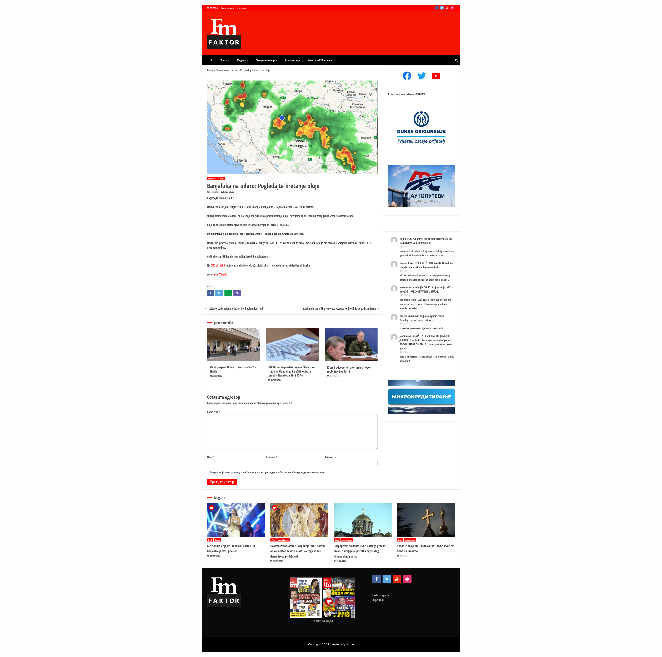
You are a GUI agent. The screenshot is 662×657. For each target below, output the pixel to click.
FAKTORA (419, 94)
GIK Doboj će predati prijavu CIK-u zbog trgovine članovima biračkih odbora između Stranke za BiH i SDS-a (291, 371)
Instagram (452, 7)
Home (210, 70)
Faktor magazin (227, 8)
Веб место (330, 457)
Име (210, 457)
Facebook (437, 7)
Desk (222, 178)
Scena (217, 539)
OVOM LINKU (218, 265)
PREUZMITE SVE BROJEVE (322, 621)
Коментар (213, 412)
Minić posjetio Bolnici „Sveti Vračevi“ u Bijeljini (233, 369)
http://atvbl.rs (221, 274)
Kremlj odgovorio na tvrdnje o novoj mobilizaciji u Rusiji (348, 369)
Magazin (241, 60)
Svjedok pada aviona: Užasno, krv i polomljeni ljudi (236, 308)
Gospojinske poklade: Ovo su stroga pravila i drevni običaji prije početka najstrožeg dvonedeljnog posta (360, 551)
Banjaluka (212, 178)
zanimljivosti (283, 539)
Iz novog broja (292, 60)
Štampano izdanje (265, 60)
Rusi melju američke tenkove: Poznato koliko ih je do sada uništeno (339, 308)
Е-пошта (271, 457)
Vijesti (223, 60)
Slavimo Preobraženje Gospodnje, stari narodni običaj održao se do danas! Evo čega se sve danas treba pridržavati (298, 551)
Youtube (447, 7)
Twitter (442, 7)
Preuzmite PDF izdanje (320, 60)
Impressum (241, 8)
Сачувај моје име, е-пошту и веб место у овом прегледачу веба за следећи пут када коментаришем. (267, 472)
